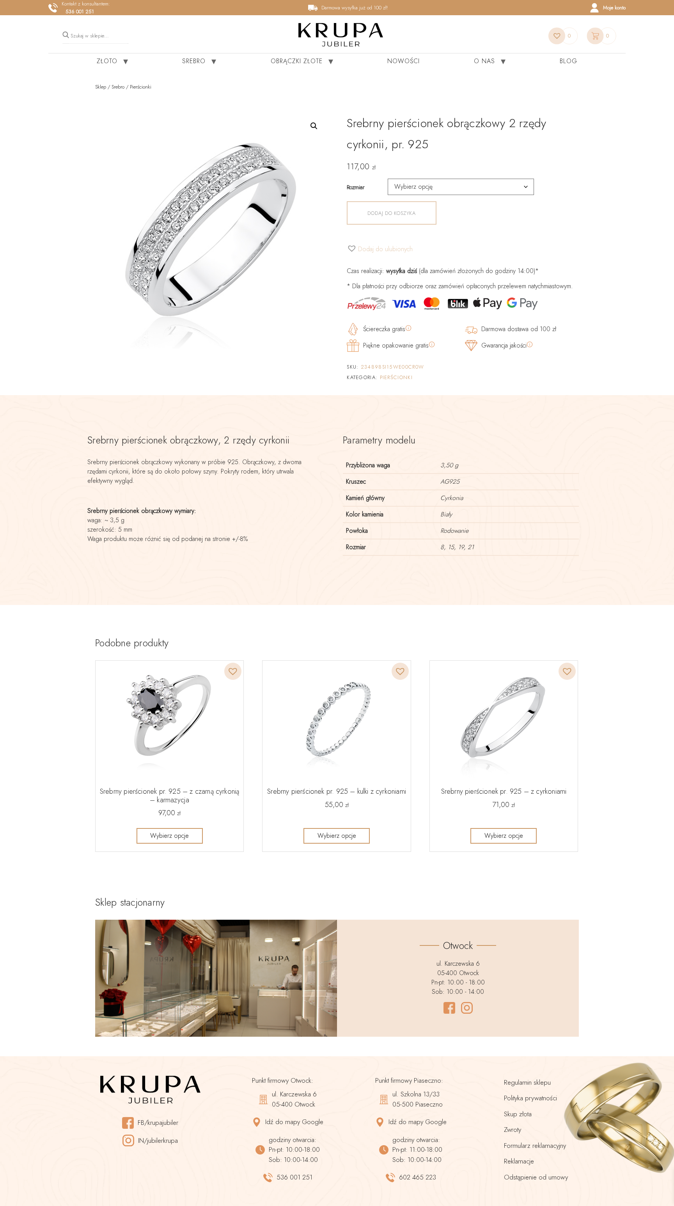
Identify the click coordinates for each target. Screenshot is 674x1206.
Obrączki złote (297, 61)
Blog (568, 61)
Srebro (194, 61)
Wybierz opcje (169, 835)
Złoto (107, 61)
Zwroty (512, 1129)
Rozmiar (356, 187)
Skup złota (518, 1114)
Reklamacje (519, 1161)
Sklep (100, 86)
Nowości (403, 61)
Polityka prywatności (530, 1098)
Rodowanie (454, 530)
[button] (314, 126)
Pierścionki (140, 86)
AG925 (449, 481)
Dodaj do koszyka (391, 213)
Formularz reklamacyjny (535, 1145)
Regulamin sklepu (527, 1082)
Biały (446, 514)
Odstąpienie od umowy (536, 1177)
